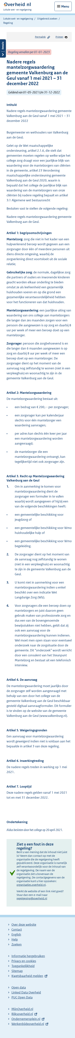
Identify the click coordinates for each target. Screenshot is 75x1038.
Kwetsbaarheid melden (27, 976)
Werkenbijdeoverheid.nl (27, 1024)
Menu (65, 6)
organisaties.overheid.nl (31, 885)
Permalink (40, 36)
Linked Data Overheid (26, 992)
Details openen (3, 48)
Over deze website (23, 925)
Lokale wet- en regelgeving (18, 18)
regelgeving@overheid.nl (32, 898)
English (16, 934)
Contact (16, 930)
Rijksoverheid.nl (22, 1014)
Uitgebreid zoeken (47, 18)
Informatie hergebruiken (28, 956)
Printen (59, 36)
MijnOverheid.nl (22, 1009)
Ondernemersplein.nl (25, 1019)
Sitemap (17, 971)
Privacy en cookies (23, 961)
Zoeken (16, 944)
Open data (18, 987)
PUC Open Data (22, 997)
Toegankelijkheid (23, 966)
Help (14, 939)
